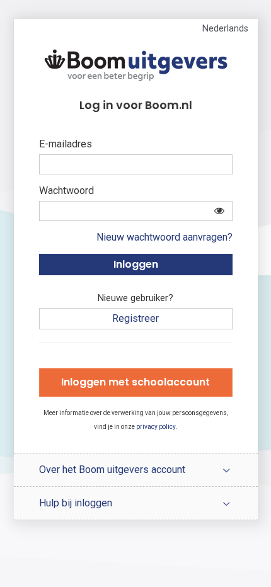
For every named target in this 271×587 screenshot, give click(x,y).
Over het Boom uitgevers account (112, 470)
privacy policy (156, 426)
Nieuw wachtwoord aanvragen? (164, 237)
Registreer (135, 318)
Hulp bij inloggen (75, 503)
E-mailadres (65, 144)
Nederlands (225, 28)
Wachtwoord (66, 191)
